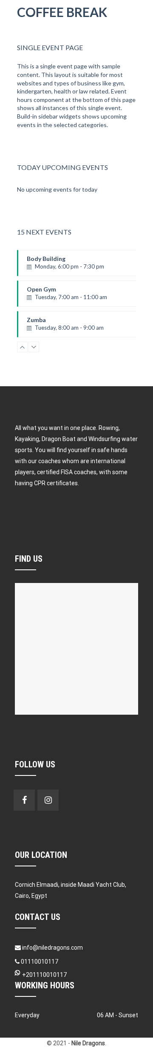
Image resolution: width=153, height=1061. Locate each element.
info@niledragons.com (52, 947)
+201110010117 (44, 974)
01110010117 (39, 961)
